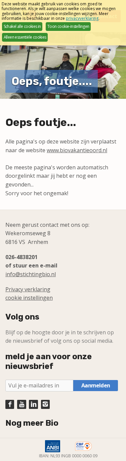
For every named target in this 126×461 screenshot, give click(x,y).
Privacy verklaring (27, 289)
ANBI (53, 446)
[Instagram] (45, 404)
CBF (83, 446)
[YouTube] (21, 404)
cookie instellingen (29, 297)
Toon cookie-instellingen (68, 26)
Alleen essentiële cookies (25, 37)
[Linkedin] (33, 404)
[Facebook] (9, 404)
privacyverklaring (82, 18)
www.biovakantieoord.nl (77, 150)
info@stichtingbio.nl (30, 274)
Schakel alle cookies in (22, 26)
